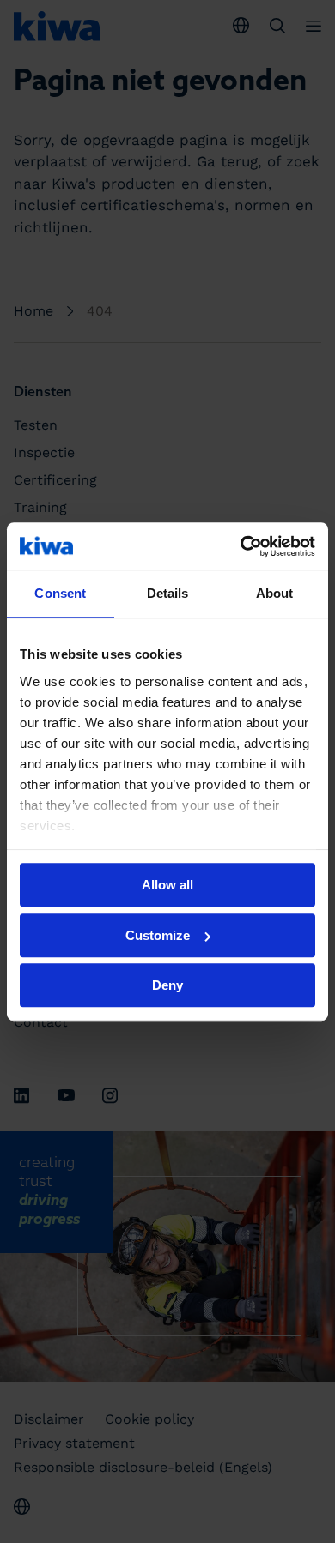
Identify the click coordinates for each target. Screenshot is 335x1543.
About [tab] (275, 593)
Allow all (167, 884)
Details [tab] (168, 593)
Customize (157, 935)
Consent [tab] (60, 593)
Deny (167, 985)
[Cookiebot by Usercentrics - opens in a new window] (241, 546)
